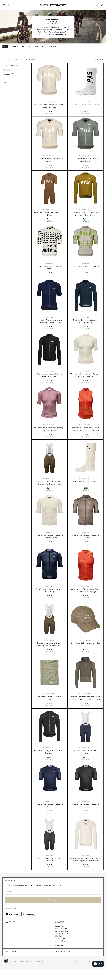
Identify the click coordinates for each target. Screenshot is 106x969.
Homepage (6, 59)
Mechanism (6, 70)
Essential (5, 78)
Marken (16, 59)
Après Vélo (52, 46)
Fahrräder (39, 46)
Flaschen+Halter (11, 53)
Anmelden (53, 900)
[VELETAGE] (53, 5)
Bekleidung (26, 46)
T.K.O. (4, 82)
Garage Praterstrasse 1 (63, 931)
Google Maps (59, 926)
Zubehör (14, 46)
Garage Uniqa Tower (62, 933)
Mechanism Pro (8, 74)
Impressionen (59, 945)
